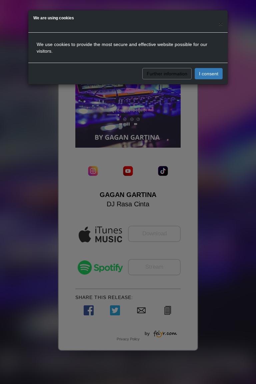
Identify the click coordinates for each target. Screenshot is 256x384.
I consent (208, 73)
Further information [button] (167, 73)
